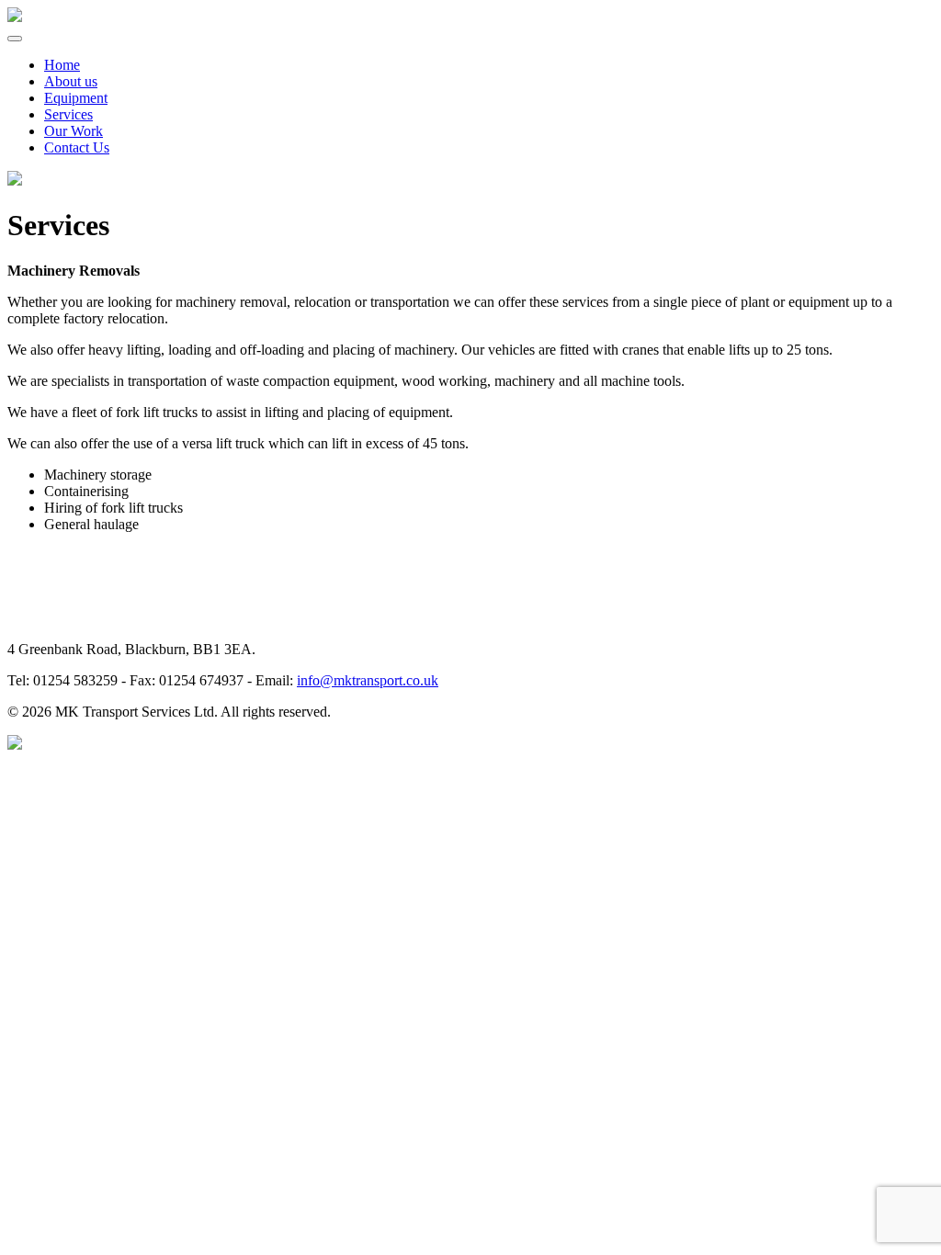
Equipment (76, 98)
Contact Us (76, 147)
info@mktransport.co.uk (367, 680)
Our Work (73, 131)
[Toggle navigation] (14, 38)
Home (62, 65)
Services (68, 114)
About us (70, 81)
